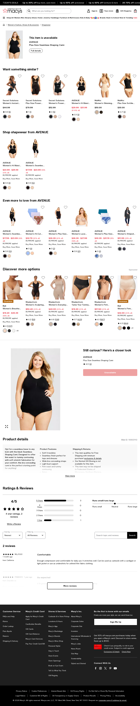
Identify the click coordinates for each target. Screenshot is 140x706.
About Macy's (76, 616)
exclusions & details (93, 458)
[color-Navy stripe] (124, 249)
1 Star (39, 520)
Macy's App (52, 626)
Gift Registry (53, 675)
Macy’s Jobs (76, 644)
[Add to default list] (19, 76)
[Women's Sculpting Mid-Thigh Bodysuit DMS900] (35, 288)
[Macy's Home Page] (12, 11)
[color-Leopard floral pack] (28, 253)
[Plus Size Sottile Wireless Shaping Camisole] (127, 85)
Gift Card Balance (33, 634)
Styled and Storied (78, 663)
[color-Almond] (5, 330)
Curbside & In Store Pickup (58, 616)
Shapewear (46, 25)
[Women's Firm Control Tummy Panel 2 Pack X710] (127, 288)
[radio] (5, 116)
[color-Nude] (9, 116)
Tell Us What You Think (57, 671)
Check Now (126, 652)
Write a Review (14, 524)
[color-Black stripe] (119, 249)
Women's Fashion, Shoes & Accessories (23, 25)
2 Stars (39, 515)
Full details (36, 50)
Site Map (74, 654)
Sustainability (76, 659)
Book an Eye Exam (55, 666)
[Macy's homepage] (4, 25)
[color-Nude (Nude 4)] (96, 324)
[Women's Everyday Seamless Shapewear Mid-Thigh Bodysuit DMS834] (58, 288)
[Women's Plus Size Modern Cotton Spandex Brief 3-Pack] (104, 217)
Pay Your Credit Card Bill (35, 644)
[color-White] (59, 116)
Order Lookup (8, 626)
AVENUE (33, 42)
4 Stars (39, 505)
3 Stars (40, 510)
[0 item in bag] (135, 11)
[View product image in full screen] (6, 426)
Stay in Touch (53, 651)
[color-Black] (5, 116)
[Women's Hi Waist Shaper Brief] (81, 85)
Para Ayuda (7, 631)
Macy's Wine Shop (55, 641)
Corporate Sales (77, 621)
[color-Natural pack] (32, 253)
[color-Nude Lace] (78, 324)
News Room (76, 649)
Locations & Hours (55, 621)
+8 (17, 331)
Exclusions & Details (111, 652)
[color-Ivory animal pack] (101, 256)
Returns (6, 636)
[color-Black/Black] (128, 328)
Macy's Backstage (55, 631)
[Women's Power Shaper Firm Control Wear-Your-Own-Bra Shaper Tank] (58, 85)
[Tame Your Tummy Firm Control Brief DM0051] (81, 288)
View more (70, 476)
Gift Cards (29, 629)
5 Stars (39, 501)
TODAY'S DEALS (10, 3)
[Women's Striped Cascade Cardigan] (127, 217)
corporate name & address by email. (113, 700)
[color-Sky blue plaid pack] (96, 256)
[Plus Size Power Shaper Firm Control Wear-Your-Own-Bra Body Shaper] (35, 85)
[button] (35, 389)
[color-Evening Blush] (32, 324)
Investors (74, 631)
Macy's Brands (54, 636)
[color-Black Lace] (73, 324)
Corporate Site (76, 626)
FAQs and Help (8, 616)
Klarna (5, 621)
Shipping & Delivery (10, 641)
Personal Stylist (54, 646)
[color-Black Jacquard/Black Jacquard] (124, 328)
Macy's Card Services (34, 639)
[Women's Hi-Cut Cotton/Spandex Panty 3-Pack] (35, 217)
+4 (132, 328)
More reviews (70, 586)
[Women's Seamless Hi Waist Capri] (35, 148)
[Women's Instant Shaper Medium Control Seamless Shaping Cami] (12, 85)
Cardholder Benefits (33, 624)
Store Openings (54, 661)
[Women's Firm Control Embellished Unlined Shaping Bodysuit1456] (104, 288)
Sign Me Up (115, 622)
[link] (12, 109)
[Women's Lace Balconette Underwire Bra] (81, 217)
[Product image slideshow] (35, 389)
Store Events (53, 656)
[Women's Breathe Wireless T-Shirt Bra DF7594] (12, 288)
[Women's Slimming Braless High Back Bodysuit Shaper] (104, 85)
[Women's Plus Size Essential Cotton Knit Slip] (58, 217)
